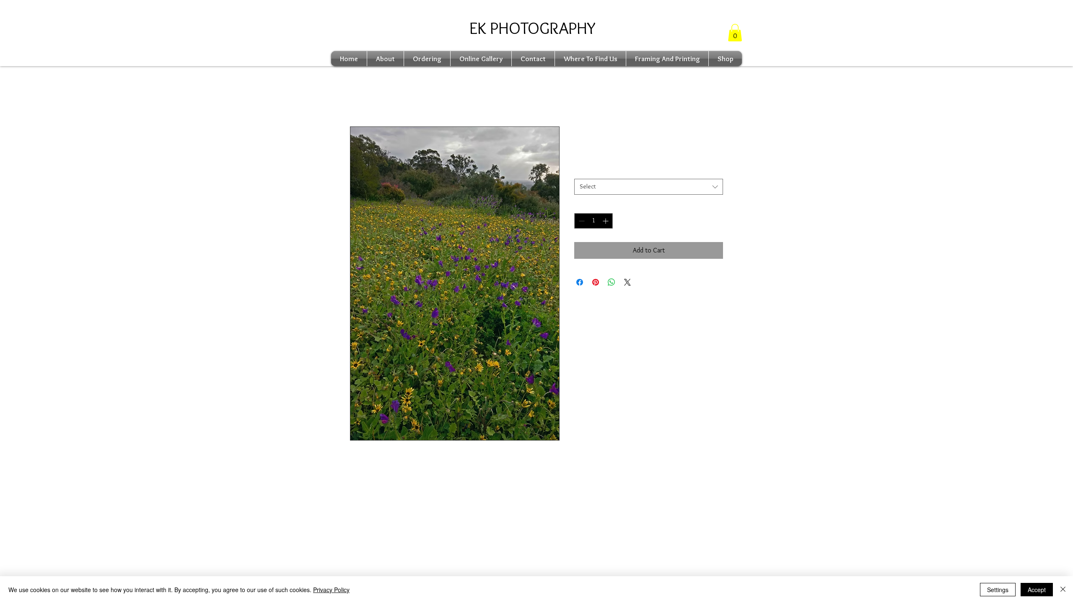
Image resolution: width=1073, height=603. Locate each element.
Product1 (587, 171)
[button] (735, 32)
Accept (1037, 589)
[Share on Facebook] (580, 282)
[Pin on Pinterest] (596, 282)
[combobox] (648, 187)
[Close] (1063, 589)
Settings (997, 589)
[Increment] (606, 221)
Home (357, 96)
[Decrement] (580, 221)
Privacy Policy (331, 589)
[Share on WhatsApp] (611, 282)
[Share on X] (627, 282)
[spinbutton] (593, 221)
